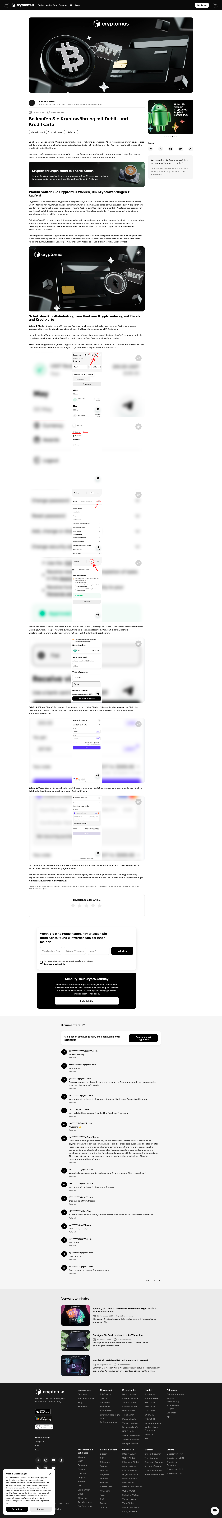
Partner (40, 1509)
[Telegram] (38, 1468)
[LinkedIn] (61, 1460)
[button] (87, 278)
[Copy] (190, 148)
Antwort (72, 1058)
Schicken (122, 951)
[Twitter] (38, 1460)
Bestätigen (17, 1509)
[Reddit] (46, 1468)
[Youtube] (53, 1460)
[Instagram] (46, 1460)
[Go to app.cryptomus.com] (22, 5)
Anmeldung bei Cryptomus (143, 1038)
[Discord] (53, 1468)
